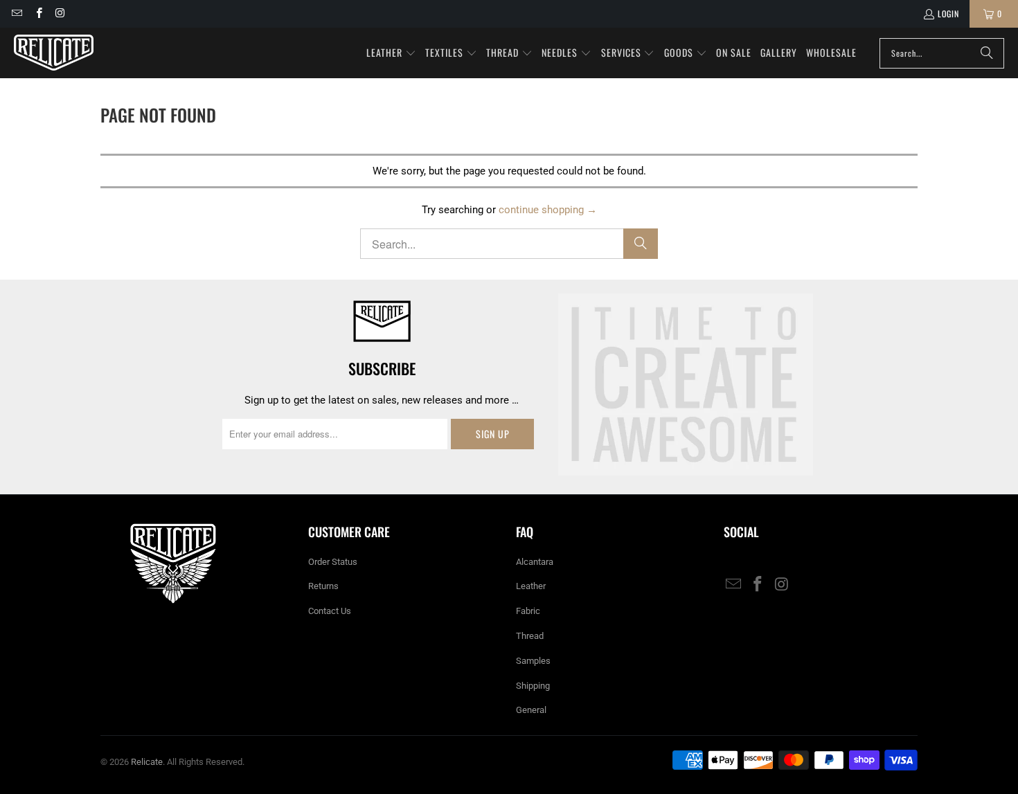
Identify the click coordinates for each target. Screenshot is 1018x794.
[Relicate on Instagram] (60, 13)
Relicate (147, 762)
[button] (391, 53)
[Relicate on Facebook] (38, 13)
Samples (533, 661)
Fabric (528, 611)
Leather (531, 586)
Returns (323, 586)
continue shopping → (548, 210)
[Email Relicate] (16, 13)
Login (948, 13)
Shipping (533, 685)
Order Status (332, 562)
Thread (530, 636)
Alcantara (534, 562)
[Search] (987, 53)
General (531, 710)
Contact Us (329, 611)
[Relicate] (53, 53)
